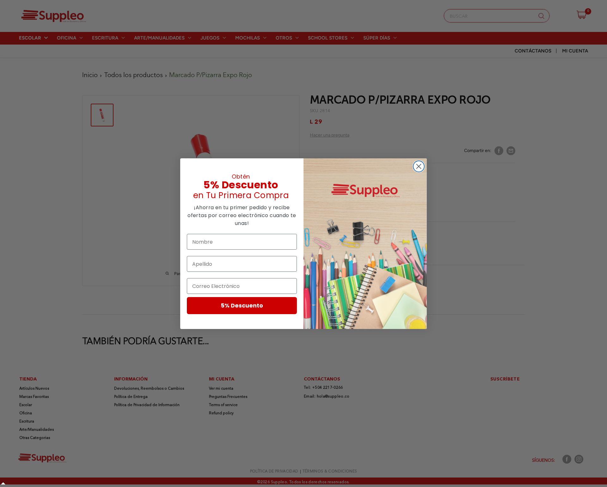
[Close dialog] (418, 166)
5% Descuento (242, 305)
